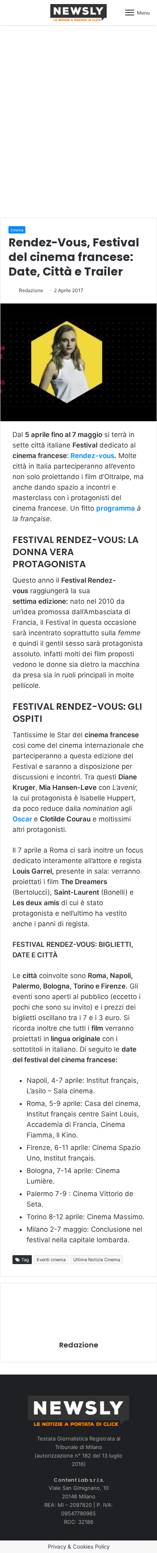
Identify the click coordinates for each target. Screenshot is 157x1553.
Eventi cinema (51, 1259)
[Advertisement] (78, 120)
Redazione (31, 290)
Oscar (22, 819)
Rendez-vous (92, 456)
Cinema (16, 230)
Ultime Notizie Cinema (96, 1259)
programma (115, 508)
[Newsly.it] (78, 12)
